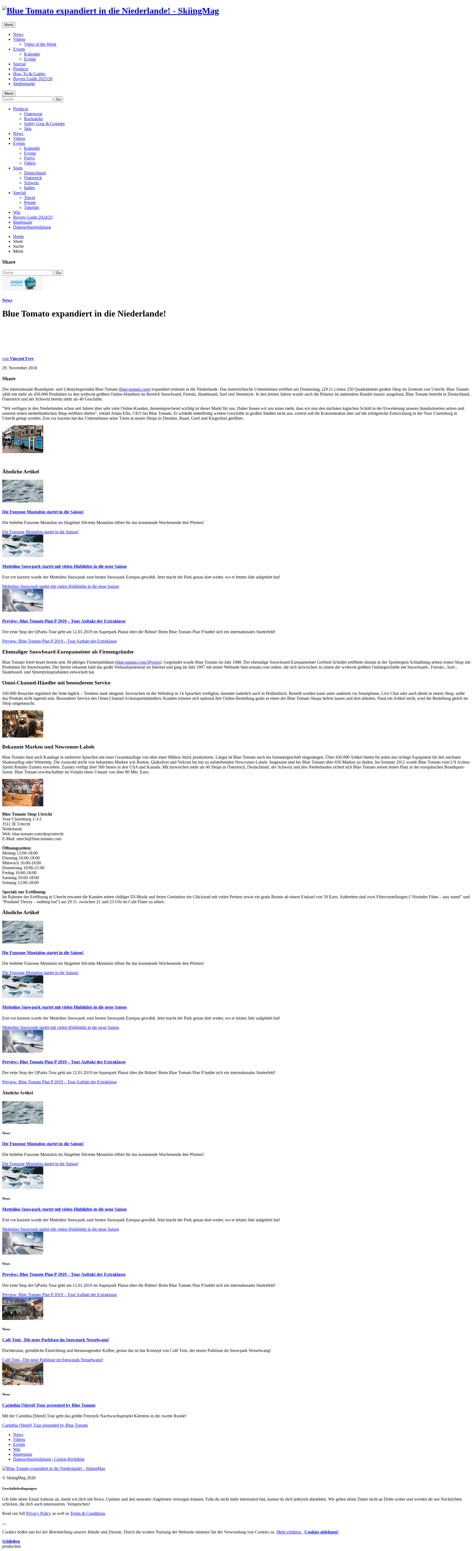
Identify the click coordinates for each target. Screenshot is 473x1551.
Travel (29, 197)
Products (20, 69)
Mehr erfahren (289, 1532)
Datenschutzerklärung (32, 227)
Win (16, 212)
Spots (18, 168)
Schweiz (31, 182)
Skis (27, 128)
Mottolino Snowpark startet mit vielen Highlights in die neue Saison (64, 566)
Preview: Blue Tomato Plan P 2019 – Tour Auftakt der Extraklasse (64, 621)
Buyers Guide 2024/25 (33, 217)
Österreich (33, 177)
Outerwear (33, 113)
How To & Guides (29, 73)
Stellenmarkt (24, 83)
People (30, 202)
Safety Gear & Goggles (44, 123)
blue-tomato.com (134, 389)
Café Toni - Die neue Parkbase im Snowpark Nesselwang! (55, 1339)
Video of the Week (40, 44)
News (18, 34)
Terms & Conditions (87, 1513)
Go (58, 99)
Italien (29, 187)
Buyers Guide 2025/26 (33, 78)
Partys (29, 158)
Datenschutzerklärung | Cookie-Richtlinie (49, 1459)
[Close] (4, 1524)
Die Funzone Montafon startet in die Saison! (43, 512)
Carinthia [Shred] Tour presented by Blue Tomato (49, 1405)
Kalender (32, 54)
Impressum (22, 222)
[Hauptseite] (110, 11)
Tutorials (31, 207)
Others (30, 163)
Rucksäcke (33, 118)
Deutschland (35, 173)
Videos (19, 39)
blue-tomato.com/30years (138, 662)
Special (19, 64)
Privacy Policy (38, 1513)
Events (19, 49)
